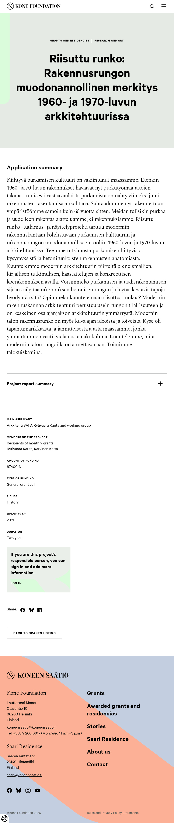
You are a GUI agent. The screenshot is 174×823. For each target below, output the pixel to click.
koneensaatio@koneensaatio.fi (31, 727)
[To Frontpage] (87, 676)
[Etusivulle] (56, 7)
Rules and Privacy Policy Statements (113, 813)
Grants (96, 693)
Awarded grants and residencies (113, 709)
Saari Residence (108, 738)
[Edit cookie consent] (4, 818)
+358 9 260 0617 (26, 732)
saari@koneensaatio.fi (24, 774)
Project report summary (30, 383)
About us (99, 751)
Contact (97, 764)
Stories (96, 726)
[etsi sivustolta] (152, 6)
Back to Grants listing (34, 633)
